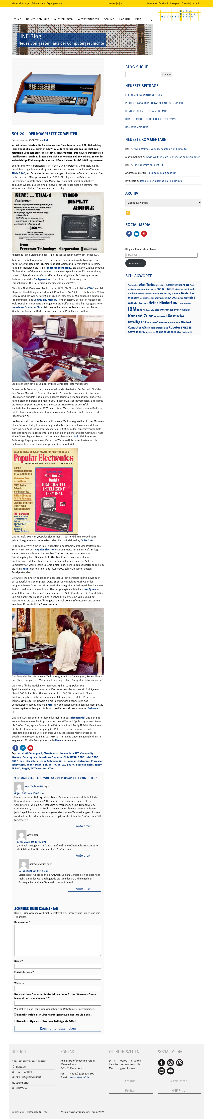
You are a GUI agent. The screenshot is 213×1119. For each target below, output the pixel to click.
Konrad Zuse (140, 316)
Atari (148, 289)
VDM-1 (90, 288)
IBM (132, 309)
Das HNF (124, 19)
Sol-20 (61, 764)
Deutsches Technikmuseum (154, 297)
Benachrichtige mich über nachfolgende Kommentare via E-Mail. (54, 1014)
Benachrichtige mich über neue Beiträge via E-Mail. (47, 1021)
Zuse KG (188, 332)
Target (25, 768)
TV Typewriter (42, 279)
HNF (46, 140)
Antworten (84, 826)
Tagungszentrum (55, 3)
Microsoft (152, 322)
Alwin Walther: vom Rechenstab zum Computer (160, 149)
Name (18, 961)
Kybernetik (159, 316)
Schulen (109, 19)
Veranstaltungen (88, 19)
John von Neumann (180, 309)
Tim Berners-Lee (148, 332)
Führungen (19, 1067)
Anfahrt (129, 1081)
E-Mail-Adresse (24, 972)
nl (121, 3)
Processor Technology (58, 267)
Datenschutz (34, 1112)
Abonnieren (135, 263)
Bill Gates (168, 289)
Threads (186, 3)
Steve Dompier (84, 764)
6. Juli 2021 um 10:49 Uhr (31, 841)
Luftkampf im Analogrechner (143, 95)
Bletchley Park (181, 289)
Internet (164, 309)
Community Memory (45, 299)
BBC (159, 289)
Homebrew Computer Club (27, 307)
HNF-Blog (179, 1090)
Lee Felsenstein (29, 761)
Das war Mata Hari (136, 127)
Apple (186, 285)
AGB (46, 1112)
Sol (76, 436)
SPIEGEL (186, 328)
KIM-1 (15, 761)
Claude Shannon (145, 293)
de (110, 3)
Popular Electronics (46, 549)
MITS (26, 568)
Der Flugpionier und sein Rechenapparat (150, 119)
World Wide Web (166, 332)
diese (57, 740)
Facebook (163, 3)
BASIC (153, 289)
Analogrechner (174, 285)
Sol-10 (52, 764)
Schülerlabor (38, 3)
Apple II (37, 753)
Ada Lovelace (133, 285)
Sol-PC (71, 764)
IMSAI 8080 (77, 757)
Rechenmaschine (159, 327)
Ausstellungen (63, 19)
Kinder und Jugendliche (26, 1077)
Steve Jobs (135, 332)
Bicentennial (77, 717)
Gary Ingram (30, 757)
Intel (148, 310)
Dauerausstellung (37, 19)
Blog (138, 19)
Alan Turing (147, 284)
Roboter (174, 327)
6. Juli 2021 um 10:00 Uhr (29, 793)
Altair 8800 (18, 173)
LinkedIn (196, 3)
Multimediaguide (22, 1072)
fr (118, 3)
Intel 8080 (92, 757)
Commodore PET (69, 753)
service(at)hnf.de (79, 1077)
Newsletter (151, 3)
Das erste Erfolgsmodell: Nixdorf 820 (161, 181)
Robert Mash (33, 764)
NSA (148, 328)
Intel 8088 (155, 310)
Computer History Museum (166, 293)
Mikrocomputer (167, 322)
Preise (130, 1090)
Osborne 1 (94, 708)
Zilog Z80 (181, 332)
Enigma (179, 297)
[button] (15, 748)
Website (19, 983)
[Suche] (150, 19)
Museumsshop (21, 1082)
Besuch (16, 19)
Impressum (18, 1112)
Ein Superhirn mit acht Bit (148, 165)
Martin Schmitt (34, 786)
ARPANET (141, 289)
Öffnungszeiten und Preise (29, 1061)
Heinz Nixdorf (160, 302)
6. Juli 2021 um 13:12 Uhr (33, 871)
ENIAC (172, 297)
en (114, 3)
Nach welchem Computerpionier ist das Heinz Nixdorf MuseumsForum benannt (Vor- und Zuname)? (55, 996)
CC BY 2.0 (86, 540)
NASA (178, 323)
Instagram (175, 3)
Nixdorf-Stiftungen (21, 3)
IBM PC (141, 309)
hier (50, 704)
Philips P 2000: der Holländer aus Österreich (154, 103)
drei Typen (90, 589)
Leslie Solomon (48, 761)
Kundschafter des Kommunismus (146, 111)
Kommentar (22, 922)
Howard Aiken (185, 303)
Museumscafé (20, 1088)
